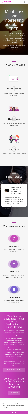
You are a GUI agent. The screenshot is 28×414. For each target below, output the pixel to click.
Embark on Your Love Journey (14, 370)
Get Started (14, 393)
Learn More (6, 407)
